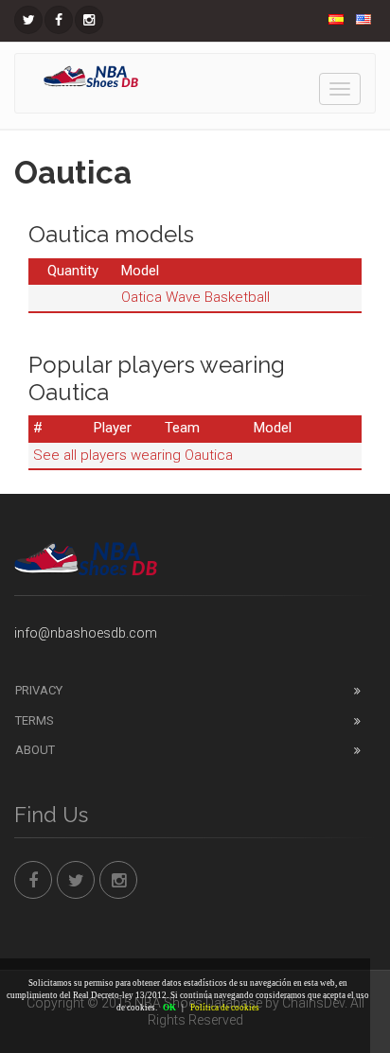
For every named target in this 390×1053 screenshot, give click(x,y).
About (35, 750)
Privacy (38, 690)
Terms (34, 720)
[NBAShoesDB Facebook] (58, 20)
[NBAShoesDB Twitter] (28, 20)
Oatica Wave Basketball (195, 297)
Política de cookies (224, 1007)
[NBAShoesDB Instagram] (89, 20)
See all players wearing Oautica (133, 455)
